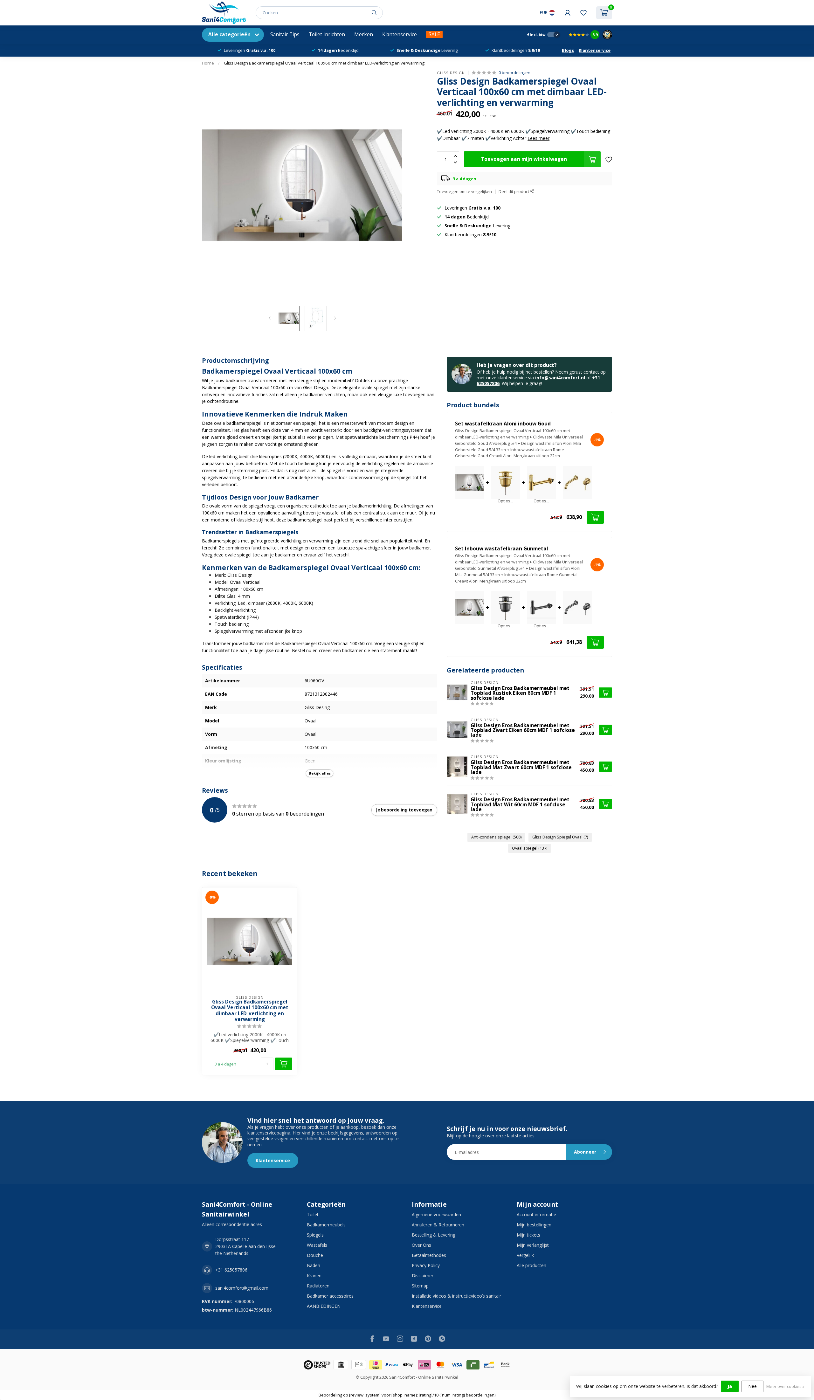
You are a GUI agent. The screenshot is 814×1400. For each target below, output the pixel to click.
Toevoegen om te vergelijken (464, 191)
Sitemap (420, 1286)
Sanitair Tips (285, 34)
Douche (315, 1255)
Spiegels (315, 1235)
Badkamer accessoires (330, 1296)
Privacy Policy (426, 1265)
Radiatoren (318, 1286)
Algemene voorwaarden (436, 1214)
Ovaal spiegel (529, 848)
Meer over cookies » (785, 1386)
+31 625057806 (231, 1270)
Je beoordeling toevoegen (404, 810)
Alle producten (531, 1265)
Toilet (313, 1214)
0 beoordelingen (514, 72)
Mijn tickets (528, 1235)
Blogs (568, 50)
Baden (313, 1265)
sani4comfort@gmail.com (241, 1288)
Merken (363, 34)
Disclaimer (422, 1275)
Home (208, 63)
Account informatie (536, 1214)
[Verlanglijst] (583, 12)
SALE (434, 34)
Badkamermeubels (326, 1225)
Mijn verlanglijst (533, 1245)
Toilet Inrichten (327, 34)
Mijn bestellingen (534, 1225)
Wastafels (317, 1245)
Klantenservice (399, 34)
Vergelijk (525, 1255)
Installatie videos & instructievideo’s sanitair (456, 1296)
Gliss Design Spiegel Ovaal (560, 837)
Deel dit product (514, 191)
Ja (730, 1386)
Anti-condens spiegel (496, 837)
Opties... (505, 501)
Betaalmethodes (429, 1255)
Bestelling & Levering (433, 1235)
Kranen (314, 1275)
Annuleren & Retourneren (438, 1225)
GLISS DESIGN (451, 72)
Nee (752, 1386)
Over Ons (421, 1245)
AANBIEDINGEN (324, 1306)
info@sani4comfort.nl (560, 378)
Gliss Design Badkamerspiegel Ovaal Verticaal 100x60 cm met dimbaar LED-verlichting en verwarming (324, 63)
